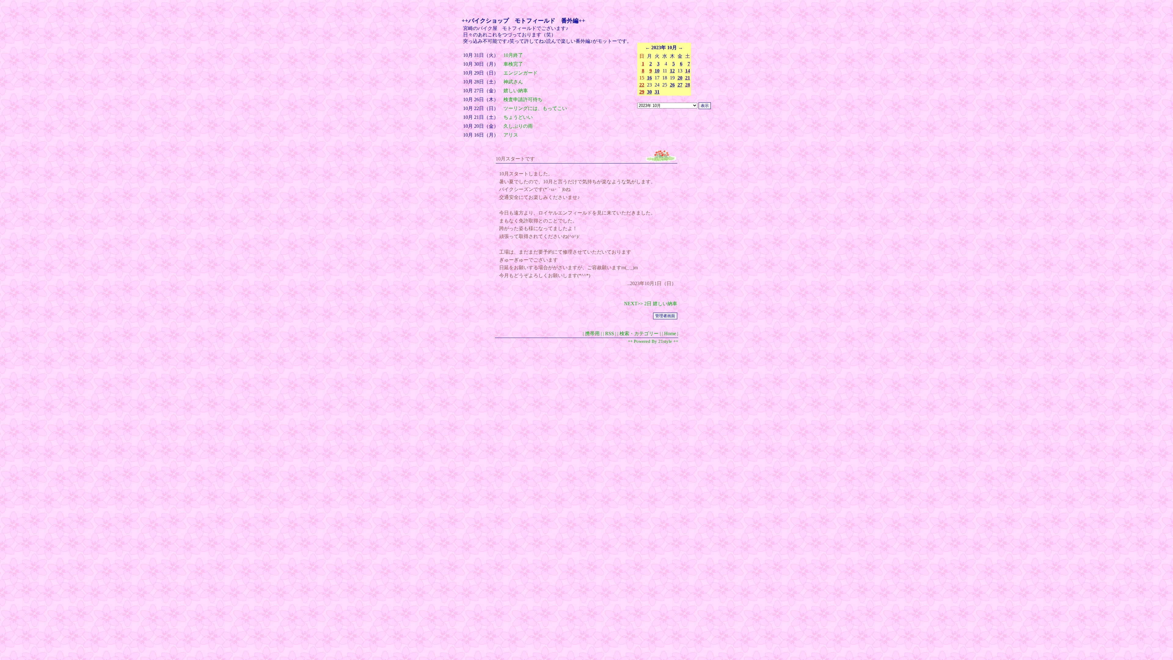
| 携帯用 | (592, 333)
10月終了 (513, 55)
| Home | (670, 333)
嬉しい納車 (515, 90)
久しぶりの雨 (518, 126)
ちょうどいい (518, 117)
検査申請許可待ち (523, 99)
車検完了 (513, 64)
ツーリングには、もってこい (535, 108)
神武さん (513, 81)
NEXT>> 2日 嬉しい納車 (650, 303)
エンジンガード (520, 72)
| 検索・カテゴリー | (639, 333)
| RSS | (609, 333)
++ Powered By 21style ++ (653, 341)
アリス (510, 135)
